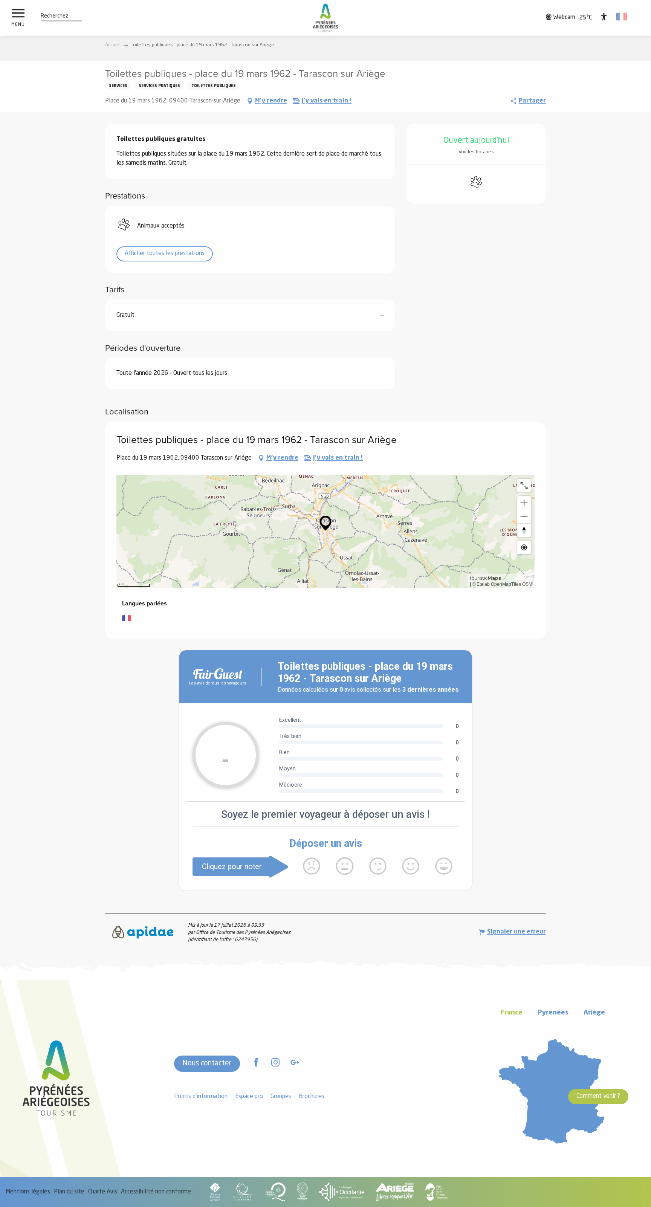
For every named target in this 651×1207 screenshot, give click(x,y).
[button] (54, 16)
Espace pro (249, 1097)
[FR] (622, 16)
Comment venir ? (598, 1096)
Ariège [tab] (594, 1013)
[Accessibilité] (603, 16)
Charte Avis (102, 1192)
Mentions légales (28, 1192)
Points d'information (201, 1097)
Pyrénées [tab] (553, 1013)
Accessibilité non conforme (156, 1192)
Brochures (311, 1097)
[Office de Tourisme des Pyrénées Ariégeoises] (325, 18)
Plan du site (69, 1192)
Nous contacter (207, 1063)
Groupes (280, 1097)
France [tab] (512, 1013)
